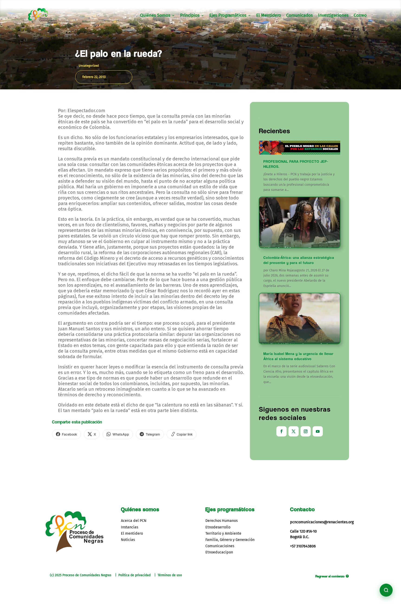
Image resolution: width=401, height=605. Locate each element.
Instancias (129, 527)
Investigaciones (333, 16)
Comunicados (299, 16)
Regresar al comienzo (330, 576)
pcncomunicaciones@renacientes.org (322, 522)
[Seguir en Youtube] (318, 431)
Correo (360, 16)
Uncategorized (89, 65)
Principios (190, 16)
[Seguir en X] (293, 431)
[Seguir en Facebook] (281, 431)
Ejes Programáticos (227, 16)
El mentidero (132, 533)
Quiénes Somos (155, 16)
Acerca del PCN (133, 520)
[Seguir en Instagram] (306, 431)
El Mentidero (268, 16)
